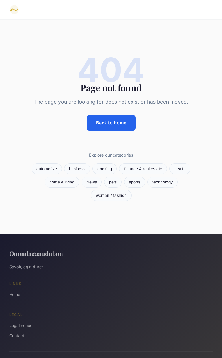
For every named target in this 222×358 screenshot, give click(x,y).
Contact (16, 335)
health (180, 168)
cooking (104, 168)
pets (113, 182)
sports (134, 182)
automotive (46, 168)
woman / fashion (111, 195)
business (77, 168)
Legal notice (20, 325)
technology (162, 182)
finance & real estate (143, 168)
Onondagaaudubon (36, 253)
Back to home (111, 123)
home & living (61, 182)
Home (14, 294)
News (91, 182)
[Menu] (207, 9)
